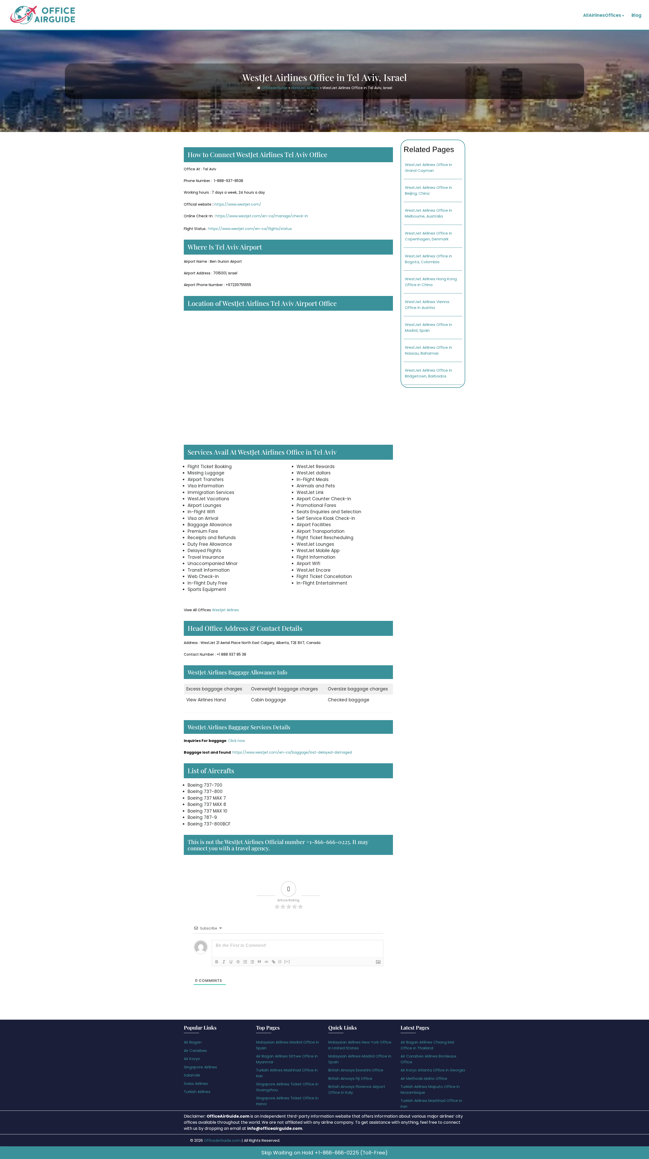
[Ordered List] (245, 962)
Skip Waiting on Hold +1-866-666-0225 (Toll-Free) (324, 1152)
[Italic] (223, 962)
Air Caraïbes (195, 1050)
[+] (287, 961)
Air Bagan (193, 1042)
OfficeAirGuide (274, 87)
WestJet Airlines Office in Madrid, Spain (428, 327)
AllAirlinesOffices (602, 15)
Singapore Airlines (200, 1067)
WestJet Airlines (305, 87)
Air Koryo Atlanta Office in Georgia (433, 1070)
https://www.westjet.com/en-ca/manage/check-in (261, 216)
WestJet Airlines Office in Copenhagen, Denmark (428, 236)
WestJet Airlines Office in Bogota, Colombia (428, 258)
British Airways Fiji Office (350, 1078)
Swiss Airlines (196, 1083)
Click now (236, 740)
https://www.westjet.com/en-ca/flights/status (250, 228)
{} (280, 961)
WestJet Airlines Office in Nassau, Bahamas (428, 350)
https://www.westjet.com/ (237, 204)
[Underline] (231, 962)
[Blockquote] (259, 962)
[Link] (273, 962)
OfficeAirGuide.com (222, 1140)
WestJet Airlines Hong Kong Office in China (431, 281)
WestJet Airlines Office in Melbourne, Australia (428, 213)
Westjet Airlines (225, 609)
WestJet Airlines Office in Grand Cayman (428, 167)
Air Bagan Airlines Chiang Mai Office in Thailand (427, 1045)
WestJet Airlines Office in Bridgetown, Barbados (428, 373)
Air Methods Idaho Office (424, 1078)
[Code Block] (266, 962)
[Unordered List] (252, 962)
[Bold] (216, 962)
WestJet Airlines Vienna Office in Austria (427, 304)
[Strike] (238, 962)
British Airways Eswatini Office (355, 1070)
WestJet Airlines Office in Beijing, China (428, 190)
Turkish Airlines (197, 1091)
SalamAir (192, 1075)
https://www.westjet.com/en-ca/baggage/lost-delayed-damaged (292, 752)
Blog (636, 15)
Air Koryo (192, 1058)
